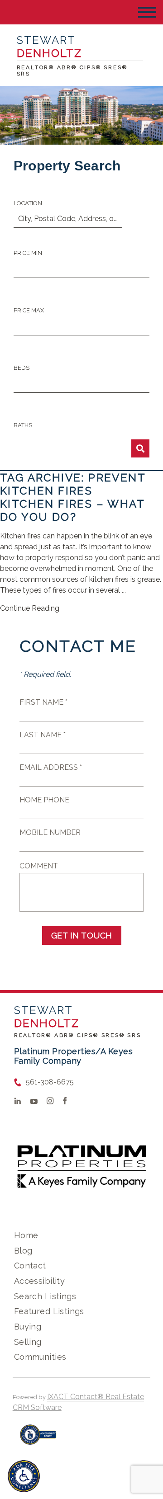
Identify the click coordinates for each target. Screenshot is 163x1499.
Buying (28, 1326)
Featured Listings (49, 1311)
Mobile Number (50, 832)
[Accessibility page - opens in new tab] (38, 1439)
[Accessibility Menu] (23, 1476)
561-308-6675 (50, 1082)
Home (26, 1235)
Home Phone (44, 800)
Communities (40, 1357)
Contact (30, 1265)
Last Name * (42, 735)
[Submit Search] (140, 448)
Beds (21, 367)
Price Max (29, 310)
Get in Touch (81, 935)
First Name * (43, 702)
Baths (23, 425)
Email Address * (50, 767)
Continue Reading (29, 608)
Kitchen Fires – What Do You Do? (72, 510)
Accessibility (39, 1281)
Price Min (28, 253)
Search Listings (45, 1296)
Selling (28, 1342)
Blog (23, 1250)
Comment (38, 866)
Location (28, 203)
